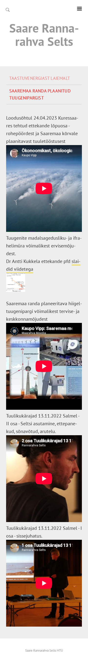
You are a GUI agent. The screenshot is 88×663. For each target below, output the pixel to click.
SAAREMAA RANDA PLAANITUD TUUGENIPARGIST (40, 94)
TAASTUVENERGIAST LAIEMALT (39, 78)
